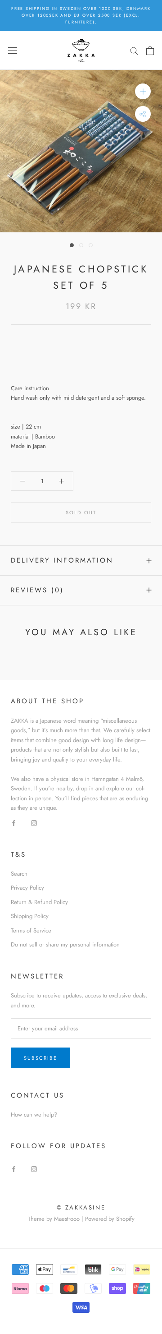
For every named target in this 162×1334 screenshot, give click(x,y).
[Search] (134, 50)
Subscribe (40, 1058)
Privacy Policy (27, 887)
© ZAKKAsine (81, 1207)
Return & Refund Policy (39, 902)
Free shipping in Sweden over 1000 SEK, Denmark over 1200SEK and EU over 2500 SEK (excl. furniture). (81, 15)
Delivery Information (62, 560)
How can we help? (34, 1114)
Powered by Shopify (110, 1218)
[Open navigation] (12, 50)
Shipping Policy (30, 916)
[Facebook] (14, 822)
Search (19, 873)
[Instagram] (34, 822)
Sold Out (81, 512)
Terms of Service (31, 930)
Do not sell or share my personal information (65, 944)
